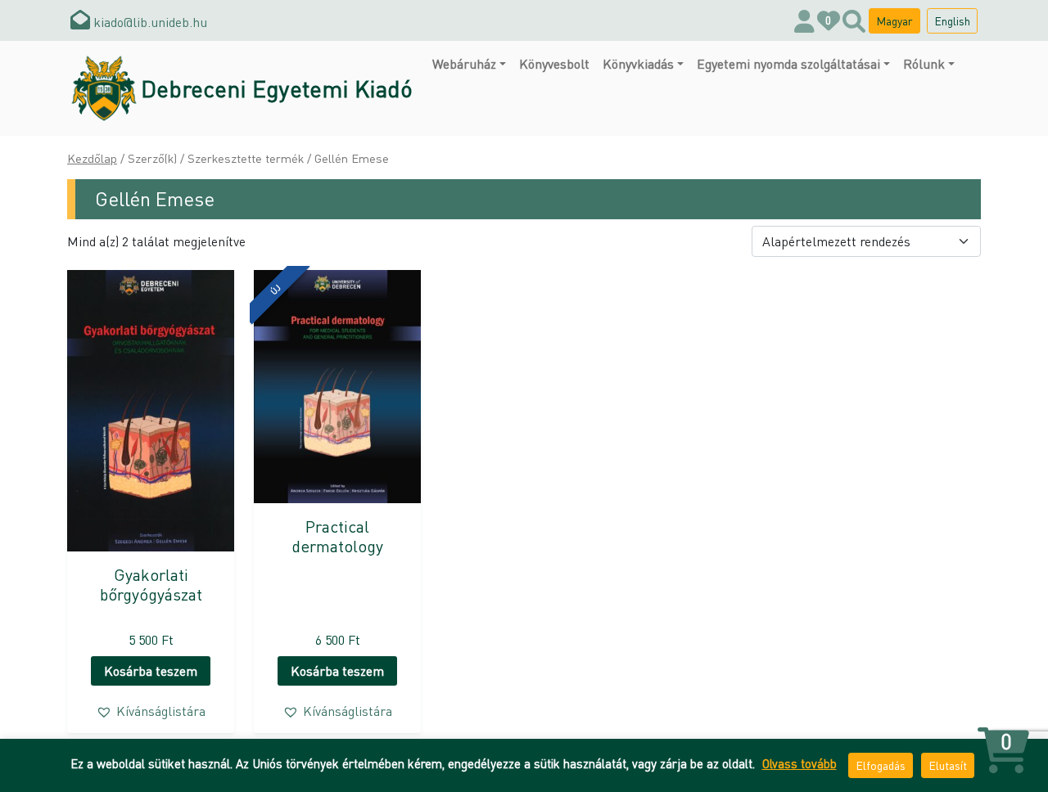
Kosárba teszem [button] (150, 670)
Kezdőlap (92, 158)
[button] (150, 711)
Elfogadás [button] (881, 765)
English (952, 20)
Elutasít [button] (947, 765)
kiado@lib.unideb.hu (148, 21)
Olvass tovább (799, 763)
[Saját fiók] (804, 20)
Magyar (894, 20)
